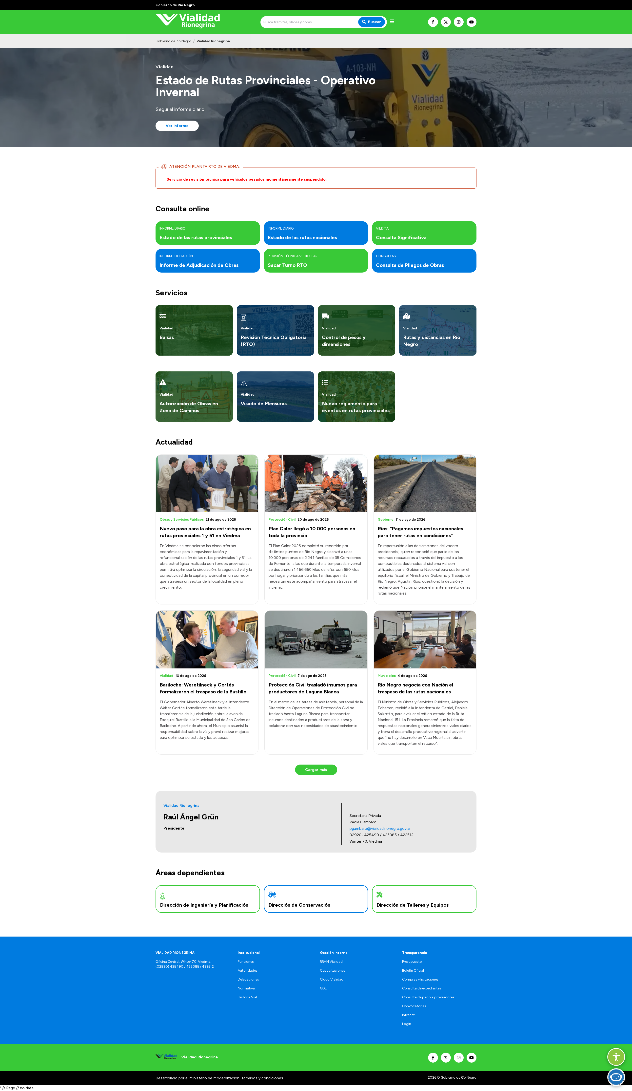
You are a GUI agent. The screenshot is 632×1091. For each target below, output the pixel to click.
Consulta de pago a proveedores (428, 997)
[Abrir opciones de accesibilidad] (616, 1057)
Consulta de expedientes (421, 988)
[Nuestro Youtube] (471, 22)
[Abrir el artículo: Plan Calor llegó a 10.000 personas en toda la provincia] (316, 483)
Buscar (374, 22)
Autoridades (247, 970)
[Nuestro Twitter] (446, 22)
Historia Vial (247, 997)
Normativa (246, 988)
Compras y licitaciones (420, 979)
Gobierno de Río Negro (173, 41)
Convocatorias (414, 1006)
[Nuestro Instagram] (459, 22)
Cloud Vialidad (331, 979)
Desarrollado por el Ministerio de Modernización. (198, 1078)
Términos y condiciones (262, 1078)
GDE (323, 988)
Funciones (246, 962)
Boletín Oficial (413, 970)
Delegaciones (248, 979)
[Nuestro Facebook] (433, 22)
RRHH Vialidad (331, 962)
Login (406, 1024)
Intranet (408, 1015)
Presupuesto (412, 962)
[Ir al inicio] (191, 22)
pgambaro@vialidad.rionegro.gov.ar (380, 828)
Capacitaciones (332, 970)
